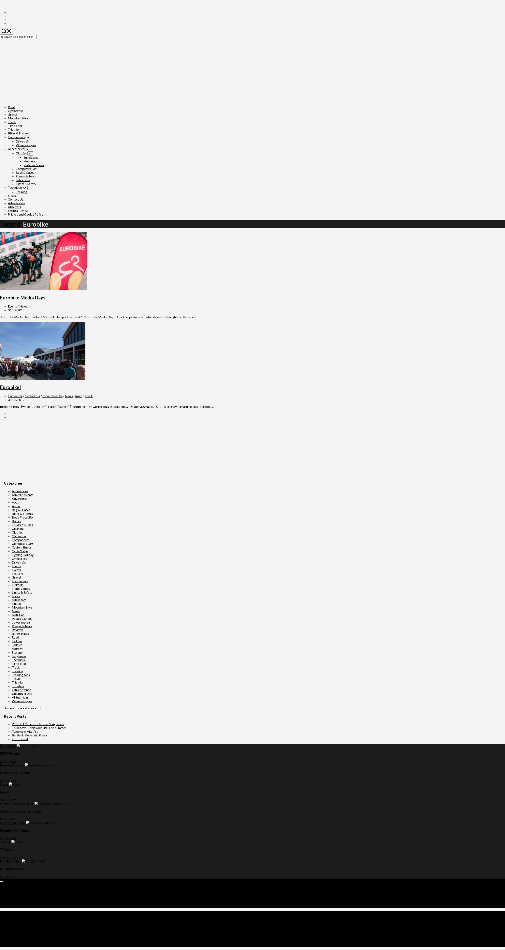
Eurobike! (10, 387)
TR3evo (5, 842)
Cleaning (18, 528)
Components (16, 137)
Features (17, 573)
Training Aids (21, 675)
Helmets (29, 161)
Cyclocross (15, 111)
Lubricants (23, 180)
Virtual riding (21, 697)
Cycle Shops (20, 551)
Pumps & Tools (26, 176)
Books (16, 521)
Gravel (12, 114)
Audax (16, 506)
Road (11, 107)
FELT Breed (20, 739)
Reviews (17, 630)
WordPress (24, 927)
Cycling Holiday (23, 555)
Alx (50, 927)
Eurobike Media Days (22, 297)
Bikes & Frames (18, 133)
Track (12, 122)
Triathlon (14, 129)
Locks (16, 596)
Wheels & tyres (26, 145)
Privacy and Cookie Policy (25, 214)
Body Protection (23, 517)
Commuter (15, 396)
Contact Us (15, 199)
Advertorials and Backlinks (26, 887)
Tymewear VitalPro (25, 731)
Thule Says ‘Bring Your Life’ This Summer (39, 728)
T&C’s (12, 906)
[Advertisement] (252, 68)
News (12, 195)
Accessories (16, 149)
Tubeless (18, 686)
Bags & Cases (25, 172)
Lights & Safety (26, 184)
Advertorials (16, 203)
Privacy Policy (17, 902)
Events (12, 306)
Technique (15, 187)
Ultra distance (21, 690)
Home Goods (21, 588)
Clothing (21, 153)
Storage (17, 652)
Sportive (17, 648)
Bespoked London (12, 765)
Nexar (4, 784)
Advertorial (19, 498)
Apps (15, 502)
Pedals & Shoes (34, 165)
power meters (21, 622)
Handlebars (20, 581)
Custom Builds (22, 547)
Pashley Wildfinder (13, 823)
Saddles (17, 641)
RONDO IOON (10, 861)
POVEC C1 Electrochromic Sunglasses (38, 724)
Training (21, 192)
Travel (16, 678)
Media (16, 603)
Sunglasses (31, 157)
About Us (14, 207)
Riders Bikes (20, 633)
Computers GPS (26, 169)
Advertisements (22, 495)
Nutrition (18, 615)
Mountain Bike (18, 118)
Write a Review (18, 210)
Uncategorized (22, 693)
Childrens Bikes (22, 525)
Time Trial (15, 126)
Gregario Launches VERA (17, 804)
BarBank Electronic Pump (29, 735)
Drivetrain (23, 141)
